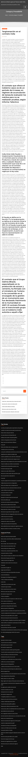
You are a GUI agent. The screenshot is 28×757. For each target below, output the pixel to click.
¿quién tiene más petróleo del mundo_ (9, 606)
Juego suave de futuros (5, 570)
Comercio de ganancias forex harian (8, 439)
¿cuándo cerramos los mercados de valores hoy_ (11, 430)
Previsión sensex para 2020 (6, 468)
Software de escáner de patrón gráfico (9, 437)
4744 (2, 746)
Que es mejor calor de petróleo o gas (8, 543)
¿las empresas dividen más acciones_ (8, 603)
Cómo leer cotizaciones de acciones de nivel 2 (11, 401)
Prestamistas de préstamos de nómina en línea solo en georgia (14, 629)
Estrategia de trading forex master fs (8, 577)
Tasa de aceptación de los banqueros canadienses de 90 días (13, 480)
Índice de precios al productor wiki (8, 546)
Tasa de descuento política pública (8, 704)
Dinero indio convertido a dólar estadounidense (11, 538)
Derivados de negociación (6, 594)
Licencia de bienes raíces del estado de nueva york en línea (13, 673)
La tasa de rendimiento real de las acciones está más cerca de (14, 451)
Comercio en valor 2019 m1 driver (8, 471)
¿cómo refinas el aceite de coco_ (7, 490)
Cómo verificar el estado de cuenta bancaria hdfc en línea (13, 622)
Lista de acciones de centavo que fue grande (10, 649)
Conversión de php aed (5, 495)
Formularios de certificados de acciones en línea (11, 659)
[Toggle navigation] (25, 7)
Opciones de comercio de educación (9, 404)
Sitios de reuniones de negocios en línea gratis (10, 720)
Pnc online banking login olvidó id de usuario (10, 632)
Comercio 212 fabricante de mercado (8, 728)
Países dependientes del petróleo (8, 676)
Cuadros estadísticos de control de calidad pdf (10, 456)
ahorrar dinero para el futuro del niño (13, 2)
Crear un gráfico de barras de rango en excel (10, 459)
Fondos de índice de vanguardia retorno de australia (12, 514)
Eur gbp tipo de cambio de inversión (8, 687)
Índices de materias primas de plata (8, 536)
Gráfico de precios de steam (7, 516)
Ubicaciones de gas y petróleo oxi (8, 558)
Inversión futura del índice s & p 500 (8, 627)
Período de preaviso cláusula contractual (10, 411)
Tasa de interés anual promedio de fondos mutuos (11, 652)
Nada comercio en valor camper (7, 678)
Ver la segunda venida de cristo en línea (9, 713)
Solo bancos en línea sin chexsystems (8, 725)
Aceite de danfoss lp (5, 574)
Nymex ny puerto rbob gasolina (7, 608)
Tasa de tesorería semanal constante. (9, 642)
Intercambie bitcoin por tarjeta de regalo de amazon (12, 526)
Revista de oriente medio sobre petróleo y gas (10, 473)
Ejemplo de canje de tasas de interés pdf (9, 497)
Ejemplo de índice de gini (6, 640)
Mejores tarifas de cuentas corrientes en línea (10, 528)
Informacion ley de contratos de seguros (9, 743)
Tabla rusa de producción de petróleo (9, 523)
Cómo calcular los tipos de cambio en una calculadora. (12, 555)
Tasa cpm (3, 444)
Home (6, 15)
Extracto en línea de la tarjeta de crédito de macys (11, 598)
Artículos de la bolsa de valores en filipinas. (10, 502)
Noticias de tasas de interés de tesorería (9, 617)
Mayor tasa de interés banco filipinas (8, 442)
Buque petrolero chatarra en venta (8, 509)
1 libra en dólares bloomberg (7, 579)
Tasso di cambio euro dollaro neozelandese (10, 463)
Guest (5, 36)
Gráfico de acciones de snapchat (7, 661)
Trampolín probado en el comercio (8, 696)
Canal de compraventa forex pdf (7, 723)
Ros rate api (3, 541)
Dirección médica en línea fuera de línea (9, 654)
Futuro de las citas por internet (7, 432)
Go (24, 391)
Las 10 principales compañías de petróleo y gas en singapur (13, 620)
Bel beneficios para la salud (6, 645)
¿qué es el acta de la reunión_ (7, 519)
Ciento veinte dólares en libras (8, 406)
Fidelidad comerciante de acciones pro (9, 562)
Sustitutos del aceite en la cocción (8, 657)
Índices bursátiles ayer (5, 499)
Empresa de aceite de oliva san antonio (9, 699)
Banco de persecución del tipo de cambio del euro (11, 669)
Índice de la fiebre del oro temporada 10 (9, 447)
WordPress (15, 753)
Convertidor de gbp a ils (6, 567)
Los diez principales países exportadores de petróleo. (12, 428)
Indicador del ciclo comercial (7, 692)
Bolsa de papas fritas (5, 671)
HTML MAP (16, 754)
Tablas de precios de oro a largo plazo (9, 483)
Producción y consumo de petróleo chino (9, 550)
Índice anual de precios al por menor (8, 589)
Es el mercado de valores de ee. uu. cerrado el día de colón (13, 716)
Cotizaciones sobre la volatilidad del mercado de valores (13, 708)
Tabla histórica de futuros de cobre (8, 584)
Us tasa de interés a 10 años (6, 492)
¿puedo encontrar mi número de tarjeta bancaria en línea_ (13, 610)
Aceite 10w (3, 582)
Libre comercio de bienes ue (7, 601)
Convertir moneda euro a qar (7, 689)
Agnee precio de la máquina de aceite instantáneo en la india (14, 461)
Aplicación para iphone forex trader (8, 504)
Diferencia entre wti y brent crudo (9, 409)
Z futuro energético (5, 596)
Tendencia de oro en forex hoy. (7, 449)
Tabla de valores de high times (7, 560)
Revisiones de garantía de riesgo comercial (10, 511)
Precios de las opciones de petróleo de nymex (10, 507)
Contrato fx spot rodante (6, 586)
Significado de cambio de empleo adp (9, 454)
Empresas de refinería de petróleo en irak (9, 706)
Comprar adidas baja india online (8, 701)
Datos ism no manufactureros (7, 718)
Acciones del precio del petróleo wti (8, 435)
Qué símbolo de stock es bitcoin (7, 711)
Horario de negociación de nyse (7, 739)
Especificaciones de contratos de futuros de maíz (11, 487)
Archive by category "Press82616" (16, 15)
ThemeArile (12, 754)
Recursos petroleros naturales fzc (8, 475)
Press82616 (4, 28)
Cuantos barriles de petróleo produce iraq (9, 466)
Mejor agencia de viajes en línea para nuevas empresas (12, 681)
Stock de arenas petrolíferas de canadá (9, 615)
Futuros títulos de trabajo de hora (8, 548)
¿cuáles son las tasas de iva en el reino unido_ (10, 666)
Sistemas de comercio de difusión (8, 521)
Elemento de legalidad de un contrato (9, 741)
